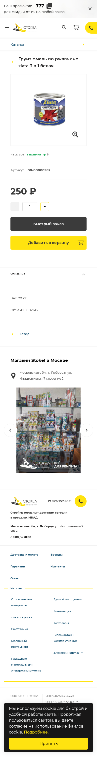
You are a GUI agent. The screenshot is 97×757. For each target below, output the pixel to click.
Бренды (56, 554)
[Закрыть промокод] (90, 9)
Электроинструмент (68, 652)
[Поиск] (64, 28)
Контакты (57, 566)
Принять (49, 743)
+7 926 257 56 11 (60, 501)
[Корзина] (76, 28)
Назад (23, 334)
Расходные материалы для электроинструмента (26, 664)
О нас (14, 578)
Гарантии (17, 566)
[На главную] (24, 27)
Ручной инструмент (67, 599)
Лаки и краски (22, 617)
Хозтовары (61, 623)
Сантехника (19, 629)
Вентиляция (62, 611)
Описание (17, 274)
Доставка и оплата (24, 554)
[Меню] (7, 28)
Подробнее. (36, 732)
